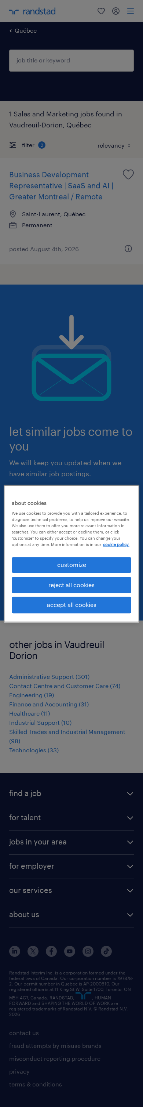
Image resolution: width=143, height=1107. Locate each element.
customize (71, 564)
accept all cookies (71, 604)
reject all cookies (71, 584)
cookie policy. (116, 544)
